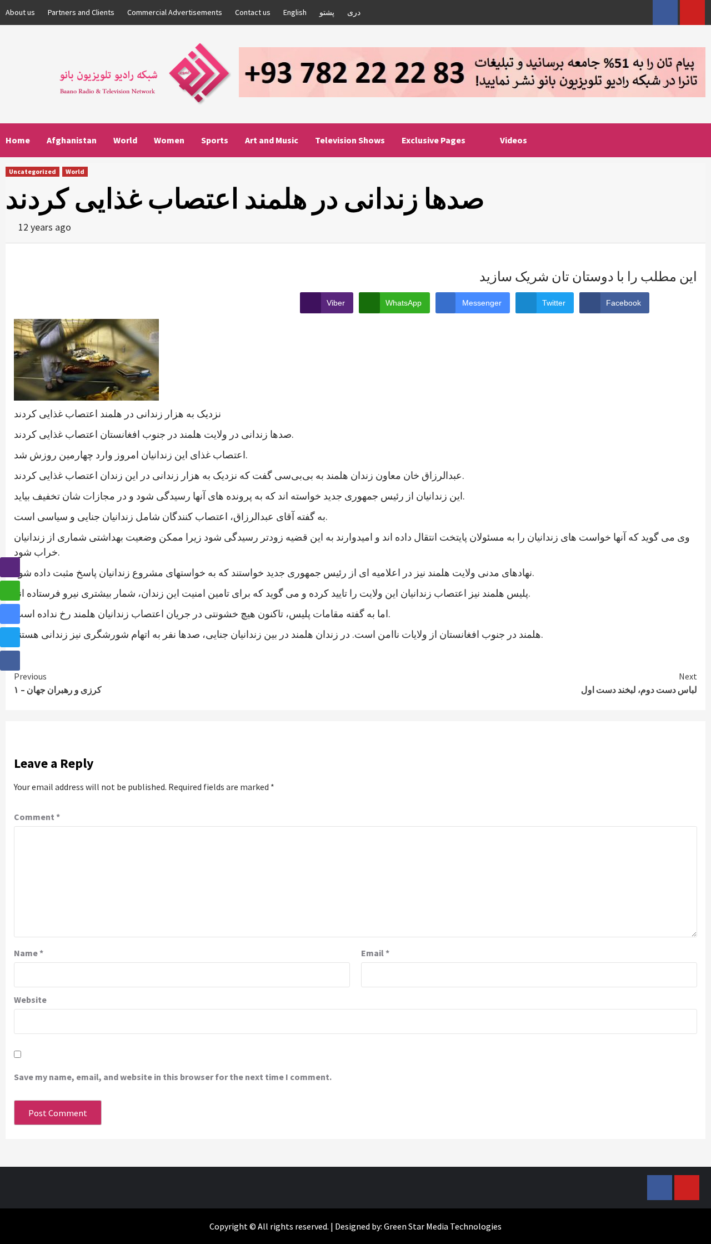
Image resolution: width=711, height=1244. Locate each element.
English (295, 12)
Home (18, 140)
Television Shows (350, 140)
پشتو (326, 12)
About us (20, 12)
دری (353, 12)
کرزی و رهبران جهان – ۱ (58, 683)
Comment (37, 816)
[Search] (698, 140)
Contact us (253, 12)
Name (28, 952)
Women (169, 140)
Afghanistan (72, 140)
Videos (513, 140)
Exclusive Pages (433, 140)
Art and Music (271, 140)
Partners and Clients (81, 12)
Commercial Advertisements (174, 12)
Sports (214, 140)
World (125, 140)
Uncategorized (32, 171)
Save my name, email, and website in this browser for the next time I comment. (173, 1076)
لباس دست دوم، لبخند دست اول (639, 683)
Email (375, 952)
